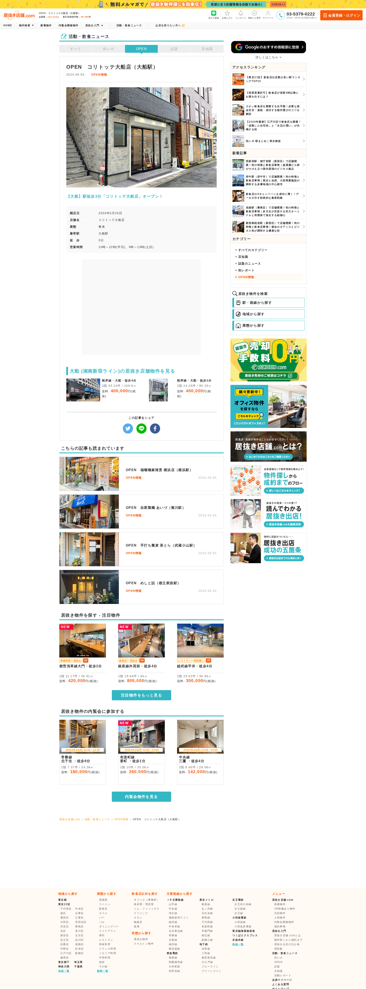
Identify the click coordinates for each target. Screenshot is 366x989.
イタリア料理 (107, 953)
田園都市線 (176, 962)
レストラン (106, 939)
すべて (75, 49)
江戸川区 (66, 953)
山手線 (173, 904)
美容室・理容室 (144, 904)
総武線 (173, 922)
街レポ (108, 49)
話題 (174, 49)
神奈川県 (64, 966)
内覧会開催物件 (284, 922)
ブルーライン (210, 966)
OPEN (141, 49)
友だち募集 (213, 18)
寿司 (102, 935)
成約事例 (280, 926)
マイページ (268, 18)
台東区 (79, 913)
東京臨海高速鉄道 (243, 930)
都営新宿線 (209, 957)
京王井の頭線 (242, 904)
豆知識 (207, 49)
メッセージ (241, 18)
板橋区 (79, 953)
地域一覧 (64, 971)
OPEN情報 (99, 74)
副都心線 (207, 939)
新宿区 (64, 935)
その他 (103, 966)
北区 (63, 930)
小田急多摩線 (242, 926)
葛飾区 (79, 944)
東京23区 (64, 904)
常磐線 (173, 935)
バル (102, 922)
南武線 (173, 944)
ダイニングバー (109, 926)
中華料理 (105, 957)
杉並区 (79, 948)
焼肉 (102, 962)
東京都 (62, 899)
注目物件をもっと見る (141, 695)
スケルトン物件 (144, 943)
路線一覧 (238, 944)
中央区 (79, 908)
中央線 (173, 908)
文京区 (79, 935)
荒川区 (79, 930)
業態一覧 (102, 971)
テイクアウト (107, 930)
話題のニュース (249, 263)
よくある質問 (280, 984)
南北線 (206, 935)
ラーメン (105, 904)
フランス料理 (107, 948)
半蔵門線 (207, 930)
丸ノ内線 (207, 908)
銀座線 (206, 904)
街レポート (246, 270)
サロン (138, 917)
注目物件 (280, 913)
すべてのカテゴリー (253, 250)
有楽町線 (207, 926)
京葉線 (173, 939)
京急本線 (238, 939)
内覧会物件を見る (141, 797)
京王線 (238, 913)
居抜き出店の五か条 (287, 944)
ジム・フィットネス (146, 908)
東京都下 (64, 962)
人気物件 (280, 917)
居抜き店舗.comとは (287, 935)
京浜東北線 (176, 930)
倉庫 (137, 926)
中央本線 (174, 926)
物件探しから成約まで (288, 939)
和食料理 (105, 944)
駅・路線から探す (257, 302)
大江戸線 (207, 962)
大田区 (64, 922)
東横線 (173, 957)
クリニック (141, 913)
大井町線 (174, 966)
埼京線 (173, 913)
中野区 (64, 948)
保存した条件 (254, 18)
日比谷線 (207, 913)
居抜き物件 (141, 939)
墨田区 (64, 917)
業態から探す (254, 325)
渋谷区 (64, 926)
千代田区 (66, 908)
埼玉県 (78, 962)
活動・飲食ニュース (97, 819)
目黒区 (64, 944)
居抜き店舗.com (69, 819)
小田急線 (240, 922)
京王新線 (240, 908)
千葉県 (78, 966)
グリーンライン (212, 971)
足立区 (64, 939)
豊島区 (79, 926)
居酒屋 (103, 899)
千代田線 (207, 922)
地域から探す (254, 314)
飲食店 (103, 908)
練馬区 (64, 957)
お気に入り (227, 18)
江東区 (79, 917)
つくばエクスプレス (245, 935)
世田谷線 (174, 971)
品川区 (79, 939)
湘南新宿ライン (179, 917)
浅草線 (206, 948)
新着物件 (280, 904)
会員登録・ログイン (344, 15)
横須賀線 (174, 948)
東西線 (206, 917)
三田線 (206, 953)
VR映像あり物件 (284, 908)
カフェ (103, 913)
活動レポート (282, 975)
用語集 (278, 948)
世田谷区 (81, 922)
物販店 (138, 922)
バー (102, 917)
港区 (63, 913)
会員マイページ (282, 979)
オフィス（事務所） (146, 899)
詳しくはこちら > (269, 57)
